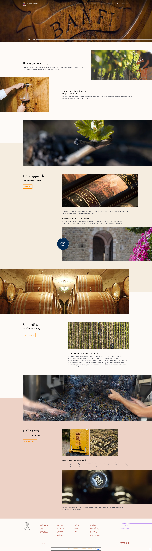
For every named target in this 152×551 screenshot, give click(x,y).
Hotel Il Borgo (93, 527)
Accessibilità (71, 543)
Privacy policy (42, 543)
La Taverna (92, 531)
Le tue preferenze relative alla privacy (81, 549)
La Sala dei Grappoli (94, 529)
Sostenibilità (60, 527)
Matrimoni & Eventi (94, 534)
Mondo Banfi (60, 525)
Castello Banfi (93, 525)
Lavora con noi (60, 534)
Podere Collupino (94, 528)
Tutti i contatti (60, 537)
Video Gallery (59, 532)
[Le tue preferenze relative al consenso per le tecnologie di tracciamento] (150, 549)
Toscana (75, 527)
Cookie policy (58, 543)
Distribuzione (60, 535)
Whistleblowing (84, 543)
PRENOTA (125, 3)
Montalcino (76, 525)
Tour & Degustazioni (94, 532)
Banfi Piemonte (60, 528)
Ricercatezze (76, 529)
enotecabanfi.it (125, 523)
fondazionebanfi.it (124, 525)
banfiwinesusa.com (124, 528)
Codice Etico (96, 543)
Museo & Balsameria (95, 535)
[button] (23, 39)
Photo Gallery (60, 531)
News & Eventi (60, 529)
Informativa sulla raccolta (58, 549)
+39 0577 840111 (43, 531)
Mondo (75, 531)
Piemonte (76, 528)
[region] (76, 21)
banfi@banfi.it (43, 529)
